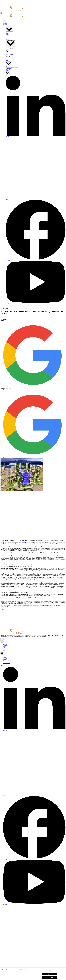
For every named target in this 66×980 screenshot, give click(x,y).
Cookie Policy (27, 970)
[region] (33, 974)
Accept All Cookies (49, 977)
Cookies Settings (49, 970)
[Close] (64, 973)
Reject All (49, 974)
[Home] (12, 10)
